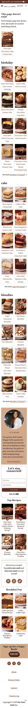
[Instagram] (14, 581)
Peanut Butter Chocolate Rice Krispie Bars (21, 368)
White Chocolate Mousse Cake (7, 164)
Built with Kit (14, 494)
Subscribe (14, 654)
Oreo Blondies (7, 342)
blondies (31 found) (17, 401)
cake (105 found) (18, 287)
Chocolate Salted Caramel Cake (7, 138)
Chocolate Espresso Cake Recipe (20, 279)
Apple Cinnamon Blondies (7, 319)
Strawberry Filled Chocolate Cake (21, 253)
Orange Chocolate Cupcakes (21, 112)
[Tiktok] (20, 581)
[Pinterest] (8, 581)
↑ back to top (14, 696)
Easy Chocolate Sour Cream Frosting (7, 86)
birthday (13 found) (17, 175)
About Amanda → (14, 461)
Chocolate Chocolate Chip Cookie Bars (7, 51)
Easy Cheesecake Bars (7, 279)
